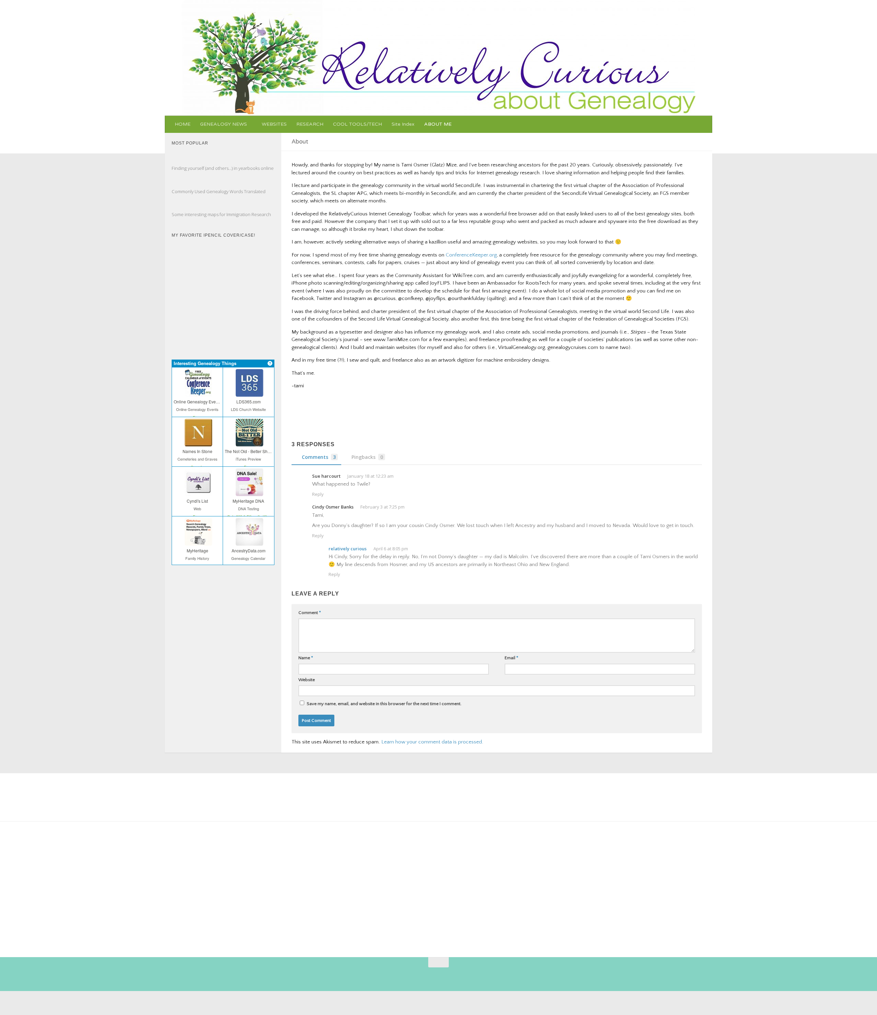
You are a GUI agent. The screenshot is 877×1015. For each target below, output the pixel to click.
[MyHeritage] (197, 541)
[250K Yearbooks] (192, 871)
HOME (182, 124)
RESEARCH (309, 124)
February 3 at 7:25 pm (382, 507)
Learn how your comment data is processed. (432, 742)
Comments (319, 457)
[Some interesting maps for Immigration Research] (178, 207)
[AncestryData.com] (248, 541)
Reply (318, 494)
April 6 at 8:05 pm (390, 549)
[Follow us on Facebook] (413, 975)
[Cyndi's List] (197, 491)
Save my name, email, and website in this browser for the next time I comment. (384, 703)
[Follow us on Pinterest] (400, 975)
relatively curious (348, 549)
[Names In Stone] (197, 441)
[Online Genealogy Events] (197, 392)
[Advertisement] (413, 887)
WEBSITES (274, 124)
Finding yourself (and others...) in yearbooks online (223, 168)
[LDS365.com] (248, 392)
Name (305, 657)
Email (511, 657)
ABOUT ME (438, 124)
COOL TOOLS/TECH (357, 124)
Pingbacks (367, 457)
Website (306, 679)
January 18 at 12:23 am (370, 476)
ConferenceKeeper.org (471, 255)
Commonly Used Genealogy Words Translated (218, 191)
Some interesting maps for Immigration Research (221, 214)
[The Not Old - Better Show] (248, 441)
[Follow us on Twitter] (425, 975)
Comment (309, 612)
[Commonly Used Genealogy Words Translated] (178, 184)
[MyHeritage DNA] (248, 491)
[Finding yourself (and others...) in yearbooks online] (178, 161)
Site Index (403, 124)
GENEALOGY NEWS (223, 124)
